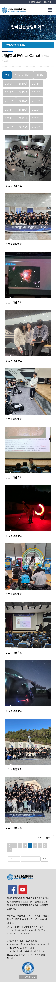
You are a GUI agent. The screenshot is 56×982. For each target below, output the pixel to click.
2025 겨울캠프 (14, 185)
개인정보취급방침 (28, 977)
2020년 (36, 109)
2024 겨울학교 (14, 244)
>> (9, 849)
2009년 (9, 83)
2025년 (23, 126)
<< (9, 845)
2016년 (23, 100)
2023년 (36, 118)
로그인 (39, 2)
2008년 (40, 74)
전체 (7, 74)
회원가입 (47, 2)
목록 (39, 837)
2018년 (9, 109)
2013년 (23, 92)
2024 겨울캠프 (14, 827)
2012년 (9, 92)
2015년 (9, 100)
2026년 (36, 126)
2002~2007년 (22, 74)
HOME (32, 2)
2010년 (23, 83)
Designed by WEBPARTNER (20, 947)
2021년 (9, 118)
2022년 (23, 118)
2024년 (9, 126)
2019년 (23, 109)
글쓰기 (49, 837)
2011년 (36, 83)
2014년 (36, 92)
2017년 (36, 100)
